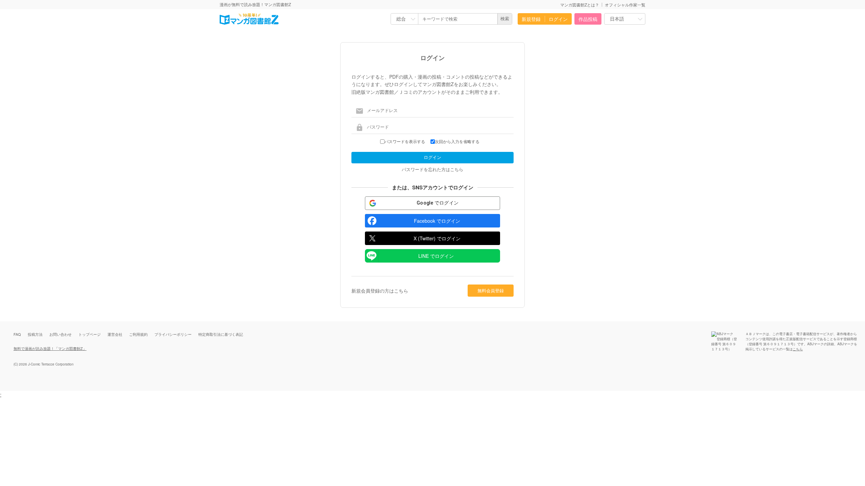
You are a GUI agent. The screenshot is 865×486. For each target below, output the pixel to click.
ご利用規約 (138, 334)
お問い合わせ (60, 334)
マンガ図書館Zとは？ (579, 4)
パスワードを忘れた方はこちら (432, 169)
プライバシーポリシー (173, 334)
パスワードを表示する (405, 142)
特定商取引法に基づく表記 (220, 334)
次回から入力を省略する (457, 142)
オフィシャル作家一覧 (625, 4)
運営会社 (114, 334)
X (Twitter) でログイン (437, 238)
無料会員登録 (490, 290)
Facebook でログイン (437, 220)
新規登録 (531, 19)
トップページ (89, 334)
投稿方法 (35, 334)
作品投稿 (587, 19)
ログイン (558, 19)
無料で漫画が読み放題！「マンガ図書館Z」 (50, 348)
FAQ (17, 334)
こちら (798, 349)
